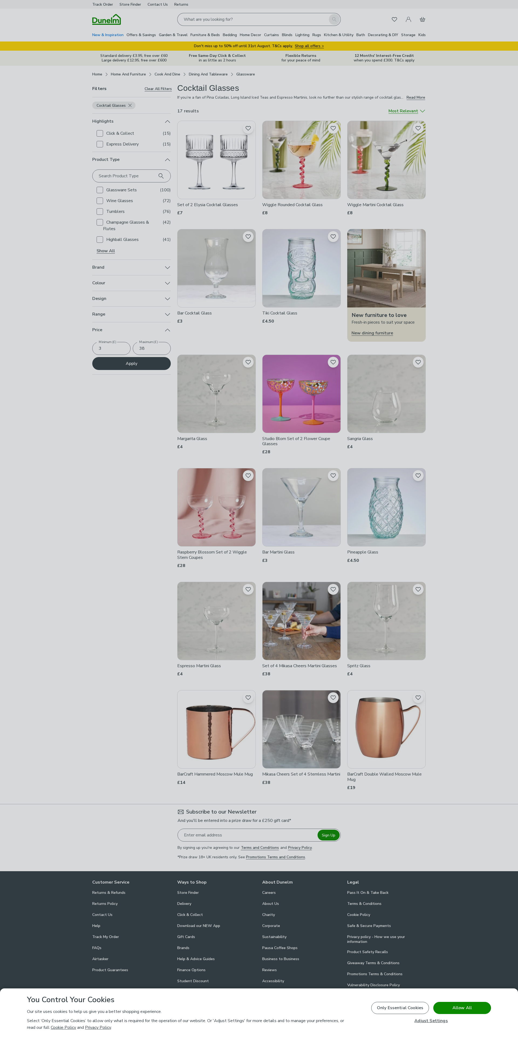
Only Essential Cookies (400, 1008)
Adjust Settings (431, 1020)
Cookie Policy (63, 1027)
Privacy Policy (98, 1027)
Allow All (462, 1008)
